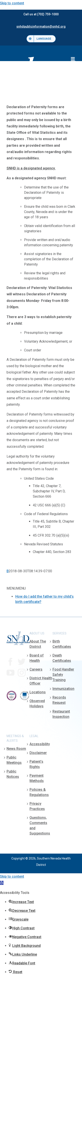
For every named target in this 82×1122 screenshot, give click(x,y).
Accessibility (40, 744)
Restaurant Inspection (61, 714)
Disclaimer (38, 753)
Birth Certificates (61, 644)
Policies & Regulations (39, 792)
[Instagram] (22, 673)
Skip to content (12, 3)
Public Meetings (14, 760)
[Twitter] (22, 662)
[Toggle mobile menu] (73, 58)
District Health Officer (41, 680)
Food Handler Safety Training (63, 674)
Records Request (59, 700)
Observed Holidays (37, 703)
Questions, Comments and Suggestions (40, 825)
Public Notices (13, 774)
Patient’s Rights (36, 764)
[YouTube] (10, 673)
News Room (16, 749)
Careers (36, 669)
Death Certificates (61, 658)
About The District (38, 644)
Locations (38, 692)
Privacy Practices (37, 806)
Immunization (63, 689)
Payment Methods (37, 778)
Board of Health (37, 658)
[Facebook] (10, 662)
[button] (1, 883)
